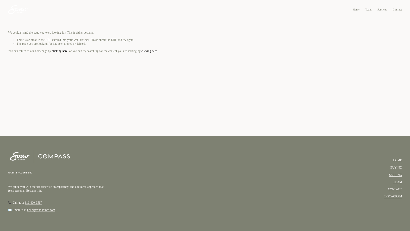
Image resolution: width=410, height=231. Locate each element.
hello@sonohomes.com (41, 210)
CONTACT (395, 189)
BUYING (396, 167)
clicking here (59, 51)
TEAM (397, 182)
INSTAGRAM (393, 196)
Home (356, 9)
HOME (397, 160)
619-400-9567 (33, 202)
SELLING (395, 174)
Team (368, 9)
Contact (397, 9)
